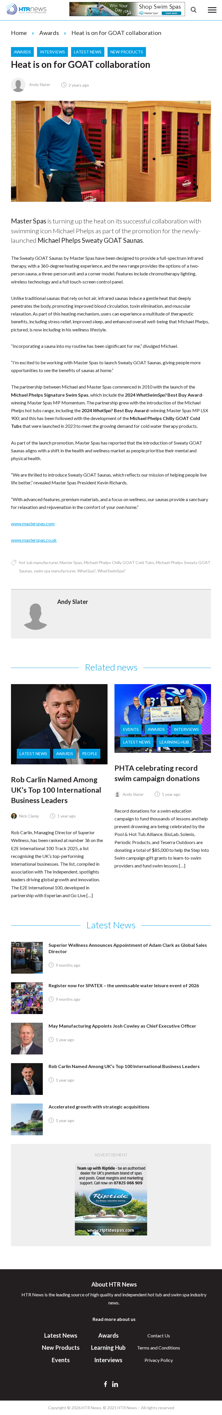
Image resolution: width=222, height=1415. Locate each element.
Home (19, 32)
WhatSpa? (86, 570)
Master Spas (71, 562)
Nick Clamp (28, 815)
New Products (126, 51)
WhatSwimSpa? (111, 570)
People (89, 753)
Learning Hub (174, 742)
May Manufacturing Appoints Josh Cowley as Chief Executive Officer (122, 1025)
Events (131, 729)
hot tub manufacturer (38, 562)
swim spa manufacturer (54, 570)
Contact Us (158, 1335)
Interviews (52, 51)
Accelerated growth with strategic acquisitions (99, 1106)
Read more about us (114, 1319)
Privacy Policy (159, 1360)
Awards (49, 32)
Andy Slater (39, 84)
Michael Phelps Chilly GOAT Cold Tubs (119, 562)
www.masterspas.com (33, 523)
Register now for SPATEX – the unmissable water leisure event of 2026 (124, 985)
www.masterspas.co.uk (34, 540)
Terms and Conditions (158, 1347)
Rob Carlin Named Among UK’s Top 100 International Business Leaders (56, 789)
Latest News (87, 51)
